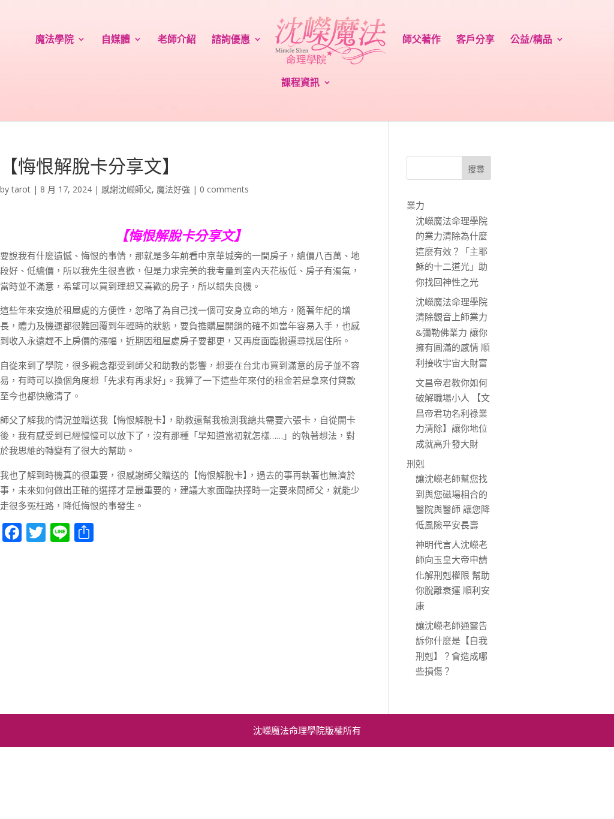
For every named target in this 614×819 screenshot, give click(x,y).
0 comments (224, 189)
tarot (21, 189)
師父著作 (421, 40)
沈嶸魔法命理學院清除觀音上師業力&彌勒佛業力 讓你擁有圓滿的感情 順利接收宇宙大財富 (453, 332)
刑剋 (416, 463)
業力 (416, 205)
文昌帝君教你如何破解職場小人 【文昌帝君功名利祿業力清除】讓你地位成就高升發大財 (453, 413)
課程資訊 (300, 83)
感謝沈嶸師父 (126, 189)
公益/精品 (531, 40)
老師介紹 (177, 40)
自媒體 (115, 40)
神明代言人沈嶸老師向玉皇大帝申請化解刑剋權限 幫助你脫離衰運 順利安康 (453, 575)
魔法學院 (54, 40)
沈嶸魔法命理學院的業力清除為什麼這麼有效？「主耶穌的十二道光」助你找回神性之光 (451, 251)
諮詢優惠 (231, 40)
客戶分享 (475, 40)
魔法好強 (173, 189)
